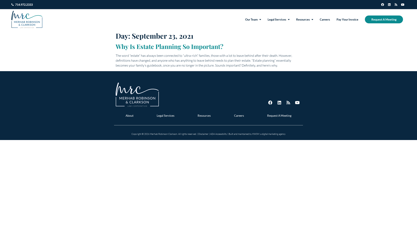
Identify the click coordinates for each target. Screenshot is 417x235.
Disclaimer (203, 134)
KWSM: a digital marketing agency (269, 134)
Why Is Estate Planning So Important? (169, 46)
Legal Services (277, 19)
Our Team (251, 19)
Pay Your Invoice (347, 19)
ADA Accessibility (218, 134)
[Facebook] (383, 5)
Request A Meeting (383, 19)
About (130, 115)
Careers (325, 19)
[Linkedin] (389, 5)
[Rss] (396, 5)
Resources (303, 19)
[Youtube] (403, 5)
